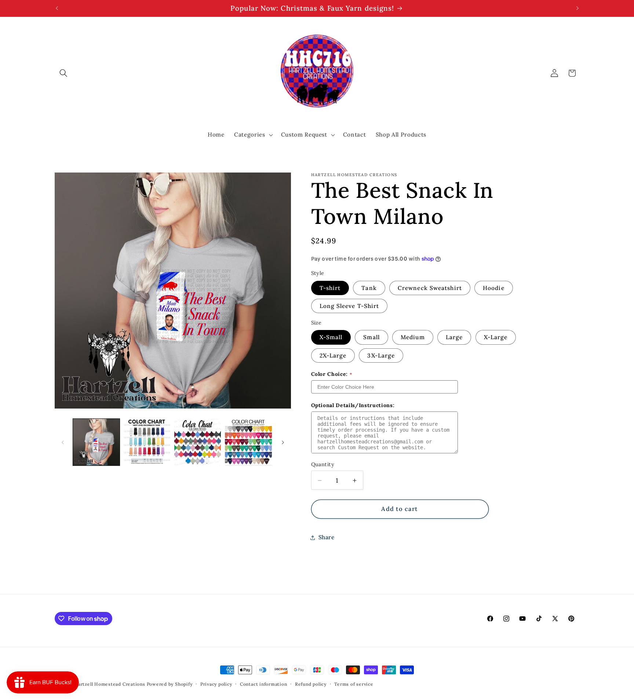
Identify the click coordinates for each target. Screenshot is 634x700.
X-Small (331, 337)
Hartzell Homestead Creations (109, 684)
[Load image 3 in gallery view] (197, 442)
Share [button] (326, 537)
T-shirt (330, 287)
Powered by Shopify (170, 684)
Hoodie (493, 287)
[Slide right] (283, 442)
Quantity (323, 464)
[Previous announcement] (57, 8)
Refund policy (311, 684)
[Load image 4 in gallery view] (248, 442)
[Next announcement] (577, 8)
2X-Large (333, 355)
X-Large (496, 337)
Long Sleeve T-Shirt (349, 305)
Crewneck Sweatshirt (430, 287)
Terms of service (353, 684)
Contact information (263, 684)
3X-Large (381, 355)
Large (454, 337)
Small (371, 337)
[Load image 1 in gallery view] (96, 442)
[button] (63, 73)
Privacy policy (216, 684)
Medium (413, 337)
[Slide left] (63, 442)
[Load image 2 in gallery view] (147, 442)
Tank (368, 287)
